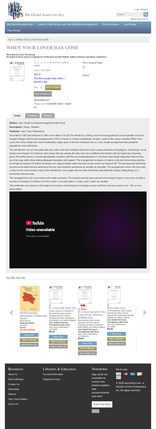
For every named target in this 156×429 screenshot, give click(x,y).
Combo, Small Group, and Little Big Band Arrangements (67, 24)
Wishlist (144, 9)
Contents (32, 115)
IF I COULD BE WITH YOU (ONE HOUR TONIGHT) (62, 309)
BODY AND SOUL (116, 308)
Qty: (36, 87)
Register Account (51, 379)
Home (11, 39)
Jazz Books (130, 24)
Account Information (53, 374)
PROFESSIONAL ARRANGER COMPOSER (33, 314)
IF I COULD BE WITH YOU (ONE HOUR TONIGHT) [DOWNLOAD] (92, 315)
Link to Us (13, 404)
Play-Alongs (13, 30)
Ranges (48, 115)
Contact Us (14, 384)
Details (17, 115)
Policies (12, 394)
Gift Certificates (16, 379)
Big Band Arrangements (20, 24)
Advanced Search (139, 19)
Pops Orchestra (110, 24)
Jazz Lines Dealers (17, 399)
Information (13, 389)
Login (137, 9)
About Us (13, 374)
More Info (29, 335)
